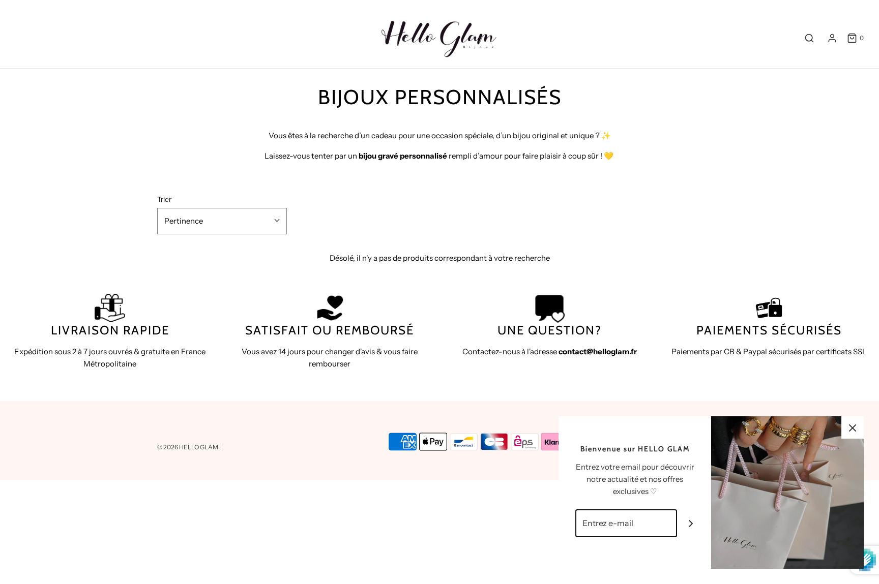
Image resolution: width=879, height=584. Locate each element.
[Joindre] (691, 523)
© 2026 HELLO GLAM (188, 447)
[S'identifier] (832, 38)
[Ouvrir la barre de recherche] (809, 38)
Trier (164, 199)
